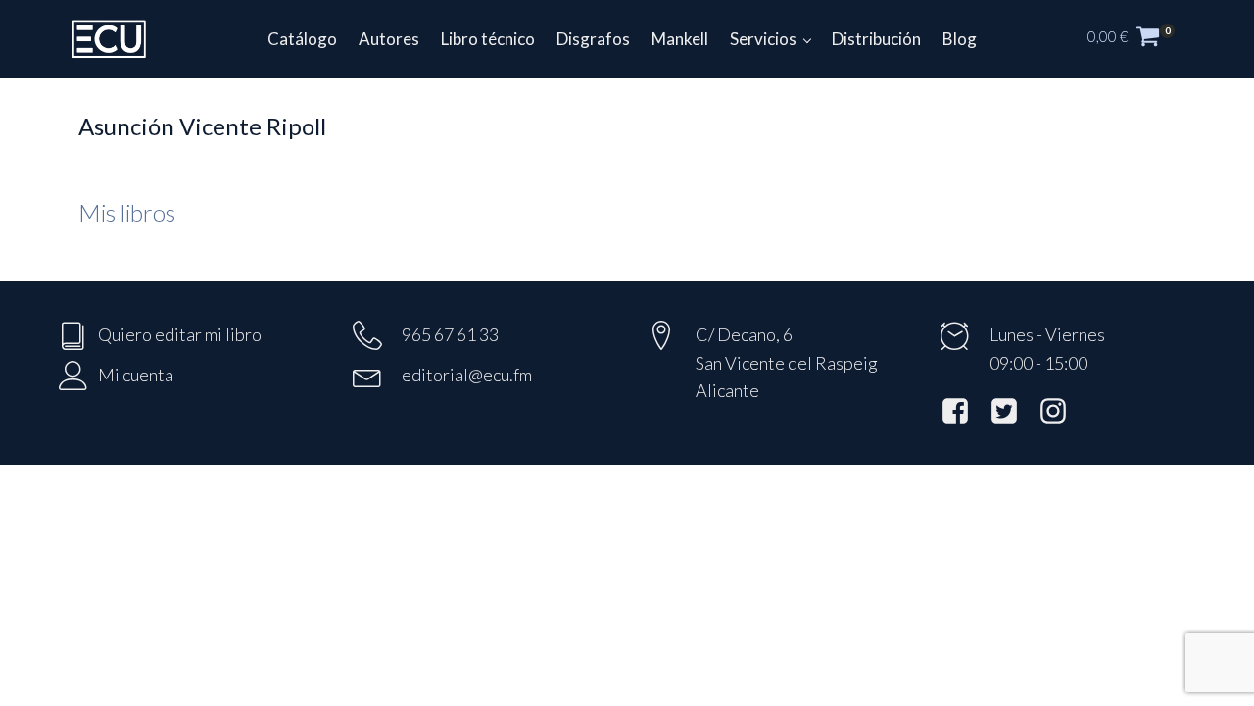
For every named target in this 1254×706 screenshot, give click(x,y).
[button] (1141, 39)
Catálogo (302, 38)
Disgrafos (593, 38)
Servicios (763, 38)
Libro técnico (488, 38)
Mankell (679, 38)
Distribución (876, 38)
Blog (959, 38)
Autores (389, 38)
